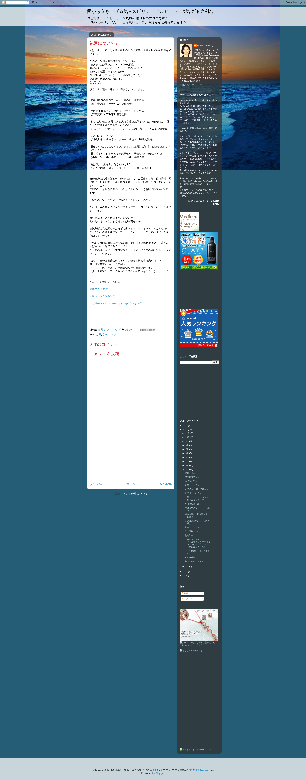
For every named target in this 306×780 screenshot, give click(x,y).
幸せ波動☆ (190, 557)
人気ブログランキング (102, 296)
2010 (185, 575)
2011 (185, 571)
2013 (185, 425)
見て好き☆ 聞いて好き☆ (196, 489)
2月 (187, 469)
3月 (187, 465)
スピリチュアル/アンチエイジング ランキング (116, 303)
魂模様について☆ (193, 493)
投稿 (185, 593)
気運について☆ (192, 485)
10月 (188, 437)
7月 (187, 449)
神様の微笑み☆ (192, 477)
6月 (187, 453)
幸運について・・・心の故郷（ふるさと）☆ (197, 498)
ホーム (130, 484)
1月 (187, 566)
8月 (187, 445)
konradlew (202, 769)
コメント (187, 599)
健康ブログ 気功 (99, 289)
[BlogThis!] (144, 329)
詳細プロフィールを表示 (191, 84)
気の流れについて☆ (194, 531)
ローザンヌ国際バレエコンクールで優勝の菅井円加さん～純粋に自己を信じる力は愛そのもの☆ (197, 543)
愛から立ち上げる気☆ (195, 561)
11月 (188, 433)
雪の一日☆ (190, 473)
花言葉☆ (189, 535)
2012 (185, 429)
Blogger (159, 773)
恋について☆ (191, 481)
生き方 (112, 334)
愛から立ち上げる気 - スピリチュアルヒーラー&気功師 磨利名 (150, 11)
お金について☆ (192, 527)
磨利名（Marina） (205, 45)
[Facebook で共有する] (150, 329)
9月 (187, 441)
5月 (187, 457)
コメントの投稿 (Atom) (134, 493)
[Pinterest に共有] (153, 329)
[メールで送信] (141, 329)
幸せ (104, 334)
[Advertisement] (130, 454)
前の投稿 (166, 484)
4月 (187, 461)
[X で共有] (147, 329)
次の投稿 (96, 484)
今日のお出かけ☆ (193, 504)
